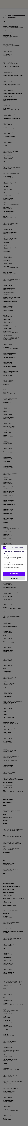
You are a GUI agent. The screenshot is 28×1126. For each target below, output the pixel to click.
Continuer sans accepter (17, 548)
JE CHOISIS (14, 578)
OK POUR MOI (14, 573)
